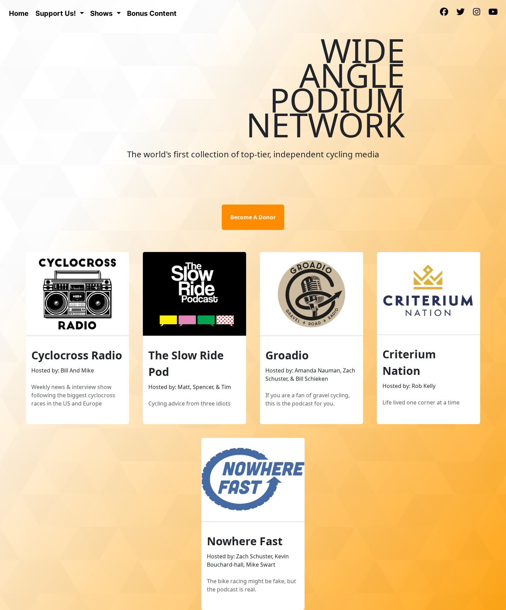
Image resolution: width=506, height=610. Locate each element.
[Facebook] (444, 12)
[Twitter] (460, 12)
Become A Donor (253, 217)
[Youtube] (493, 12)
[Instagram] (476, 12)
